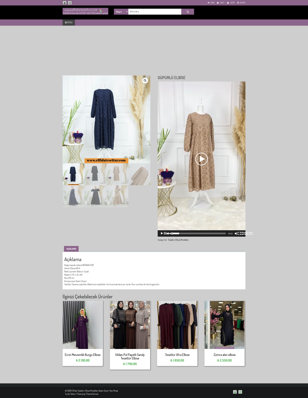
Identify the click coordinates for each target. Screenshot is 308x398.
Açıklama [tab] (71, 248)
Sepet (232, 2)
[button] (145, 80)
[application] (201, 159)
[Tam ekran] (246, 233)
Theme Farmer (92, 394)
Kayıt (222, 2)
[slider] (199, 233)
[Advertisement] (154, 52)
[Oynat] (166, 233)
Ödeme (242, 2)
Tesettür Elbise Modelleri (178, 239)
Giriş (212, 2)
